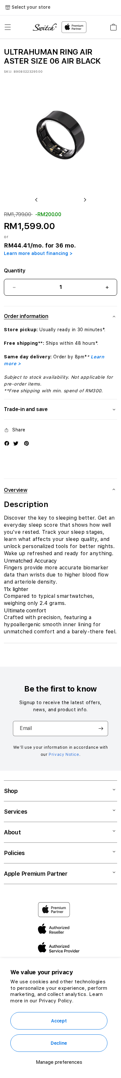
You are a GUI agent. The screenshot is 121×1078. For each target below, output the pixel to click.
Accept (58, 1020)
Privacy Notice (64, 754)
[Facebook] (7, 443)
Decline (59, 1043)
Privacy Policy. (56, 1001)
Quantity (14, 271)
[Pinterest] (26, 443)
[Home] (45, 27)
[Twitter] (16, 443)
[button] (7, 27)
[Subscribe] (101, 728)
